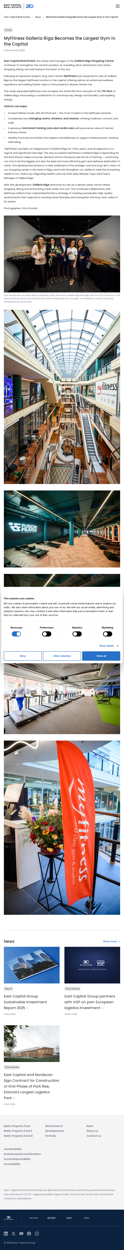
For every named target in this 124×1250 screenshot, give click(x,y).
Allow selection (62, 656)
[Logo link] (19, 6)
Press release (72, 988)
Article (8, 30)
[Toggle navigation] (117, 6)
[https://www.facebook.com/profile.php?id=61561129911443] (29, 1234)
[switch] (46, 634)
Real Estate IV (54, 1126)
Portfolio (50, 1136)
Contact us (94, 1136)
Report (8, 988)
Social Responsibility (17, 1159)
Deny (23, 656)
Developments (54, 1131)
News (38, 16)
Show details (106, 645)
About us (92, 1131)
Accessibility (12, 1164)
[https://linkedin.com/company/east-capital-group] (6, 1234)
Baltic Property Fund (17, 1126)
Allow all (101, 656)
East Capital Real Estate (17, 16)
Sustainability (13, 1149)
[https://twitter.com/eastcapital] (14, 1234)
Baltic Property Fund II (18, 1131)
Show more (110, 941)
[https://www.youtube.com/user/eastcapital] (21, 1234)
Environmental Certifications (22, 1154)
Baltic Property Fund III (18, 1136)
